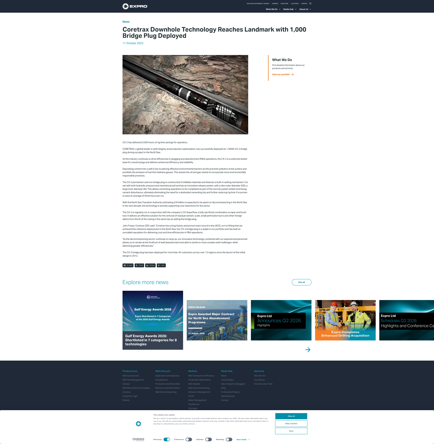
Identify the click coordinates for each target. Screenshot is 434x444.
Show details (241, 439)
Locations (294, 3)
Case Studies (227, 379)
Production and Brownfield (167, 384)
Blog (223, 388)
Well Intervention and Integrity (136, 388)
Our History (259, 379)
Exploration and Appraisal (167, 375)
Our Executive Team (263, 384)
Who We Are (259, 375)
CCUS (191, 396)
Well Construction (131, 375)
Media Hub (288, 9)
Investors (284, 3)
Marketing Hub (228, 396)
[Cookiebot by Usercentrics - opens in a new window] (138, 439)
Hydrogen (193, 408)
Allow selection (291, 424)
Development (161, 379)
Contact (304, 3)
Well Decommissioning (165, 392)
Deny (291, 431)
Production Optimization (199, 379)
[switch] (189, 439)
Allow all (291, 416)
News (126, 21)
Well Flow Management (133, 379)
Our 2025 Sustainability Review (258, 3)
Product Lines (130, 371)
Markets (192, 371)
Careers (275, 3)
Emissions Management (199, 392)
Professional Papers (230, 392)
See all (301, 282)
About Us (303, 9)
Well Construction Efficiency (201, 375)
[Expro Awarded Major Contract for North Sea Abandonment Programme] (217, 320)
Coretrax (127, 392)
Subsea (126, 384)
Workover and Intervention (167, 388)
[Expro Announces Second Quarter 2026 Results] (281, 320)
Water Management (197, 400)
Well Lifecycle (162, 371)
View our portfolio (281, 74)
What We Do (271, 9)
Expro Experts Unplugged (233, 384)
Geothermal (193, 404)
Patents (126, 400)
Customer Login (130, 396)
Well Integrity (194, 384)
